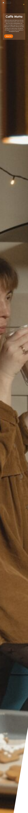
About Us (8, 36)
